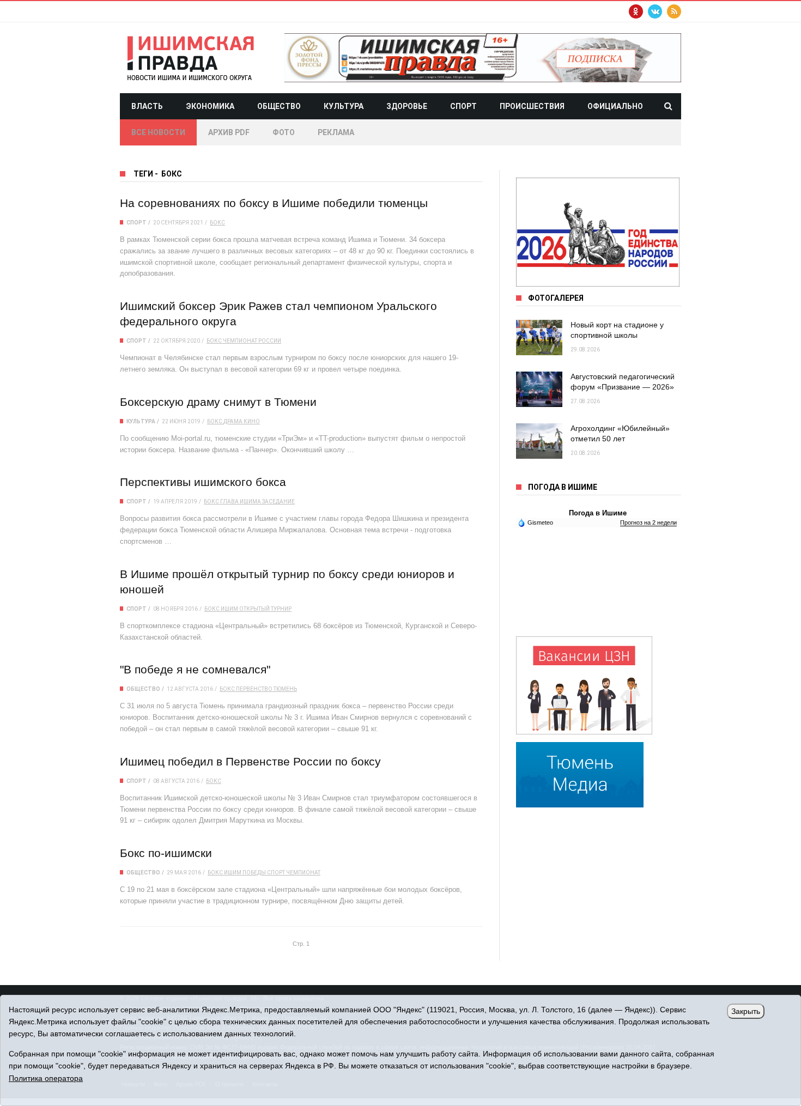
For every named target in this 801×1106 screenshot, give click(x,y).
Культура (343, 106)
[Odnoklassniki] (636, 11)
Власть (147, 106)
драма (232, 421)
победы (254, 873)
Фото (283, 132)
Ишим (229, 609)
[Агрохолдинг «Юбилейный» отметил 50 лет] (539, 441)
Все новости (158, 132)
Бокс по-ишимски (166, 853)
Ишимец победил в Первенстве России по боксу (250, 761)
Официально (615, 106)
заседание (278, 502)
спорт (276, 873)
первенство (254, 689)
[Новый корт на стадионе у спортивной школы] (539, 337)
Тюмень (285, 689)
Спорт (463, 106)
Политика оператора (46, 1078)
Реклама (336, 132)
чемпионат (303, 873)
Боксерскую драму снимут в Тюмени (218, 402)
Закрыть (745, 1011)
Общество (279, 106)
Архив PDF (229, 132)
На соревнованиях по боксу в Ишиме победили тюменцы (274, 203)
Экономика (210, 106)
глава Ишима (240, 502)
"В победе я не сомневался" (195, 669)
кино (252, 421)
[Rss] (674, 11)
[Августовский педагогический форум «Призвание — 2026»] (539, 389)
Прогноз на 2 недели (648, 522)
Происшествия (532, 106)
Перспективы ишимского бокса (203, 482)
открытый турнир (265, 609)
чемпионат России (252, 341)
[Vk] (655, 11)
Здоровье (406, 106)
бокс (217, 223)
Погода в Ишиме (598, 513)
